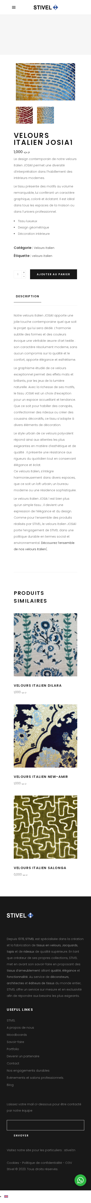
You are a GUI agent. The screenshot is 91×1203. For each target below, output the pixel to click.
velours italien (42, 256)
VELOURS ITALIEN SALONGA (40, 867)
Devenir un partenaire (23, 1056)
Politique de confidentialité (42, 1163)
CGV (68, 1163)
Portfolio (13, 1049)
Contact (13, 1063)
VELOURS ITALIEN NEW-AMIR (41, 776)
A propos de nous (20, 1027)
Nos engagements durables (28, 1070)
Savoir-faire (15, 1042)
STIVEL (11, 1020)
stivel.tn (69, 1150)
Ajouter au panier (53, 274)
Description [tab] (27, 296)
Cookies (13, 1163)
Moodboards (17, 1035)
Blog (10, 1085)
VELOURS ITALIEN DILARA (38, 685)
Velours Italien (44, 248)
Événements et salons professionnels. (35, 1078)
